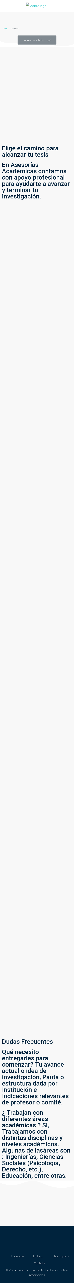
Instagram (61, 1256)
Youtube (39, 1262)
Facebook (17, 1256)
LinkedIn (38, 1256)
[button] (37, 40)
